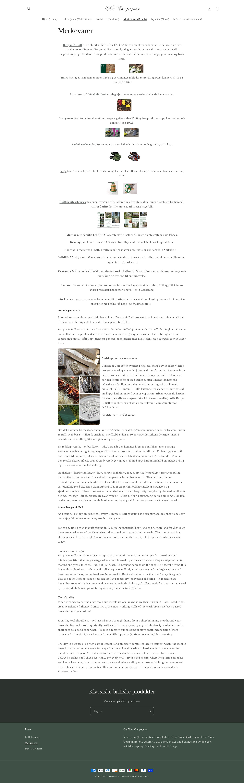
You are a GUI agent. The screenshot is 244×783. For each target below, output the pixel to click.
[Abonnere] (150, 711)
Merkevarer (31, 742)
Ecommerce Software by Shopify (135, 776)
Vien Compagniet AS (111, 776)
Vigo (64, 170)
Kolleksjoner (32, 737)
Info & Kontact (33, 748)
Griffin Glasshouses (72, 201)
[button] (29, 9)
